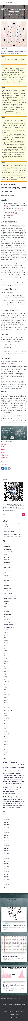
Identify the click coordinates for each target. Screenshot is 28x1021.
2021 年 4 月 (6, 879)
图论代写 (3, 446)
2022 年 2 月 (6, 858)
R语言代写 (15, 803)
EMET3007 (19, 777)
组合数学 (6, 723)
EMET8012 (6, 779)
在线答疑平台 (11, 1014)
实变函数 (6, 658)
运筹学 (18, 807)
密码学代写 (6, 661)
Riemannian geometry (9, 616)
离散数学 (6, 464)
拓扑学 (5, 679)
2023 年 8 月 (6, 822)
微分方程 (6, 666)
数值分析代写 (6, 681)
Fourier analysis (7, 562)
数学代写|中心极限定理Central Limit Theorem (13, 536)
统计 (5, 728)
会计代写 (6, 629)
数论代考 (7, 807)
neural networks (7, 588)
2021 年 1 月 (6, 887)
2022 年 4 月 (6, 853)
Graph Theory (7, 567)
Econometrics (7, 559)
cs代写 (5, 554)
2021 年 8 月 (6, 869)
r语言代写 (6, 619)
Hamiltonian (11, 789)
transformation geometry (9, 627)
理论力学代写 (6, 707)
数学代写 (8, 461)
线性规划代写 (6, 718)
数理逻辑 (6, 687)
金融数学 (6, 746)
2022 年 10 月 (7, 843)
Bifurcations (5, 765)
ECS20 (14, 777)
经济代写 (6, 726)
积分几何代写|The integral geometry (12, 528)
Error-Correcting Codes (9, 783)
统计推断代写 (6, 733)
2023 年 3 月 (6, 832)
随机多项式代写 (5, 455)
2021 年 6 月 (6, 874)
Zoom (6, 205)
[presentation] (16, 59)
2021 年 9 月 (6, 866)
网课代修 (17, 1014)
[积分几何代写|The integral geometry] (14, 913)
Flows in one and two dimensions (14, 785)
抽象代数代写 (4, 457)
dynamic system (7, 557)
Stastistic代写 (7, 622)
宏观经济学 (6, 653)
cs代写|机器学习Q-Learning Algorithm (12, 534)
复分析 (5, 648)
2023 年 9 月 (6, 819)
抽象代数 (6, 676)
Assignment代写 (20, 762)
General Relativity (7, 564)
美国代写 (5, 1011)
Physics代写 (6, 601)
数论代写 (3, 449)
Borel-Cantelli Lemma (13, 765)
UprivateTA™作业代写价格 (19, 1004)
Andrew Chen (21, 214)
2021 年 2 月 (6, 884)
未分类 (5, 692)
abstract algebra (7, 544)
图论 (5, 645)
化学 (5, 637)
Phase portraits (6, 801)
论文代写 (20, 998)
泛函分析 (6, 700)
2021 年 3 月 (6, 882)
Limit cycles (15, 793)
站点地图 (3, 998)
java (5, 572)
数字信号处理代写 (16, 805)
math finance (6, 580)
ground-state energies (11, 787)
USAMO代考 (21, 803)
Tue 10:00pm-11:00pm (14, 210)
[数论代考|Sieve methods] (14, 942)
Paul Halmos (11, 363)
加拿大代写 (11, 1011)
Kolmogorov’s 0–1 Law (8, 793)
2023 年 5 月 (6, 827)
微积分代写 (6, 668)
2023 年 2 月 (6, 835)
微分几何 (6, 663)
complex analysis (8, 549)
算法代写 (3, 452)
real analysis (6, 611)
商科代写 (6, 642)
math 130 (14, 797)
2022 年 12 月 (7, 837)
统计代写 (6, 731)
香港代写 (6, 752)
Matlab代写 (9, 799)
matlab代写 (6, 585)
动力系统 (6, 635)
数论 (5, 689)
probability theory (8, 603)
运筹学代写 (6, 744)
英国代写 (17, 1011)
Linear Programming (8, 577)
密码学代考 (9, 805)
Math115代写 (7, 797)
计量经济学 (6, 739)
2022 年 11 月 (7, 840)
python (5, 606)
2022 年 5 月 (6, 850)
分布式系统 (6, 632)
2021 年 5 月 (6, 876)
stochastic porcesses (8, 624)
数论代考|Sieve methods (9, 531)
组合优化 (6, 720)
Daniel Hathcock (10, 215)
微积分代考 (6, 671)
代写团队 (5, 1004)
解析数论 (6, 736)
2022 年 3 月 (6, 856)
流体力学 (6, 702)
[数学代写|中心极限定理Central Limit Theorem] (14, 972)
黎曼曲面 (6, 754)
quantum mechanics (8, 609)
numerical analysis (8, 593)
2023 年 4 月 (6, 830)
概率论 (5, 697)
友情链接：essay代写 (9, 998)
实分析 (5, 655)
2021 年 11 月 (7, 861)
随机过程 (6, 749)
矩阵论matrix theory (8, 710)
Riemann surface (7, 614)
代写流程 (10, 1004)
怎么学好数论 (4, 444)
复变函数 (6, 650)
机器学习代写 (6, 694)
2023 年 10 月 (7, 817)
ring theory (9, 803)
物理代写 (16, 998)
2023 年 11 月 (7, 814)
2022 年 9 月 (6, 845)
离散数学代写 (13, 807)
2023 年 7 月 (6, 824)
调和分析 (6, 741)
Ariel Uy (15, 214)
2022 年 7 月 (6, 848)
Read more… (9, 929)
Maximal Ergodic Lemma (18, 799)
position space (13, 801)
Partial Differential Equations (10, 598)
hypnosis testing (16, 791)
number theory (7, 590)
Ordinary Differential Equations (11, 596)
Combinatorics (7, 546)
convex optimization (8, 551)
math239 (19, 797)
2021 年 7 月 (6, 871)
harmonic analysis (8, 570)
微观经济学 (6, 674)
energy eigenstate (14, 779)
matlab (5, 583)
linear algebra (7, 575)
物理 (5, 705)
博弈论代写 (6, 640)
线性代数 (6, 715)
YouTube (7, 207)
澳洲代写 (22, 1011)
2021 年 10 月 (7, 863)
